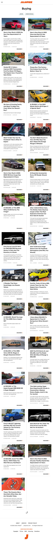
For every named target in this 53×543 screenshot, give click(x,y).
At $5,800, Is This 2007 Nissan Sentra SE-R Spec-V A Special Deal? (39, 106)
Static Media (18, 525)
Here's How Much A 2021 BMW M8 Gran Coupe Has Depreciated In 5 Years (12, 175)
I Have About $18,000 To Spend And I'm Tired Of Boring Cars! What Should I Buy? (39, 320)
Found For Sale (29, 13)
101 (23, 337)
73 (23, 372)
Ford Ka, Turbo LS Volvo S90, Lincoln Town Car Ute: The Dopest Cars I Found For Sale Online (39, 286)
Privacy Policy (32, 523)
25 (50, 53)
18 (23, 269)
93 (23, 303)
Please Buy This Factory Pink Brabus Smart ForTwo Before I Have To (39, 69)
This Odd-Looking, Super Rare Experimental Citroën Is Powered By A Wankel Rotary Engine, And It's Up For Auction (39, 390)
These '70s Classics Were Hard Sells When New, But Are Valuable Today (12, 494)
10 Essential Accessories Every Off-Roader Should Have (38, 175)
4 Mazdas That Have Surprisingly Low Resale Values (12, 285)
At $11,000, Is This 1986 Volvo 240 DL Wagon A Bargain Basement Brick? (12, 353)
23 (50, 194)
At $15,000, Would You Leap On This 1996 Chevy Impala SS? (13, 319)
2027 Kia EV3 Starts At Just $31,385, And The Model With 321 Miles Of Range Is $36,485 (39, 354)
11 (50, 445)
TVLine (21, 531)
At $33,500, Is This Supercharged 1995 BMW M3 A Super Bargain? (13, 388)
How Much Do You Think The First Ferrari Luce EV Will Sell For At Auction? (39, 425)
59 (50, 90)
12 (23, 159)
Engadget (15, 531)
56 (50, 337)
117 (23, 445)
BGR (26, 531)
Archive (24, 523)
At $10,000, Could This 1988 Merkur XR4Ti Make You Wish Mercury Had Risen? (13, 460)
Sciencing (30, 531)
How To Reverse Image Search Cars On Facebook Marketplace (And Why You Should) (39, 249)
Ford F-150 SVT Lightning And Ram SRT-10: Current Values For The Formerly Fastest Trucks (12, 426)
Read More (19, 49)
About (18, 523)
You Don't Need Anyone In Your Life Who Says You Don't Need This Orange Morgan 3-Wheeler (38, 140)
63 (50, 410)
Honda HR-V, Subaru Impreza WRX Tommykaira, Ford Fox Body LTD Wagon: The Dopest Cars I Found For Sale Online (13, 71)
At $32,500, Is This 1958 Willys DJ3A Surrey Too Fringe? (12, 210)
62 (23, 233)
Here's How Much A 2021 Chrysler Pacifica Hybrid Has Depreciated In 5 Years (39, 460)
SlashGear (37, 531)
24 (23, 478)
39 (50, 124)
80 (23, 194)
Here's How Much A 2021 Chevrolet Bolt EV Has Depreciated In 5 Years (38, 34)
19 (50, 159)
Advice (21, 13)
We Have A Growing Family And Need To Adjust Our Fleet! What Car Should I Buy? (13, 107)
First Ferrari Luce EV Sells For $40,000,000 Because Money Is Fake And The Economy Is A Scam (12, 249)
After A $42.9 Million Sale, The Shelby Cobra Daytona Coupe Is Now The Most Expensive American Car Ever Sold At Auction (39, 211)
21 (50, 372)
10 (23, 53)
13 (23, 410)
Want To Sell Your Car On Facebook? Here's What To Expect (12, 139)
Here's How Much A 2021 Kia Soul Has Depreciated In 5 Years (13, 34)
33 (23, 124)
